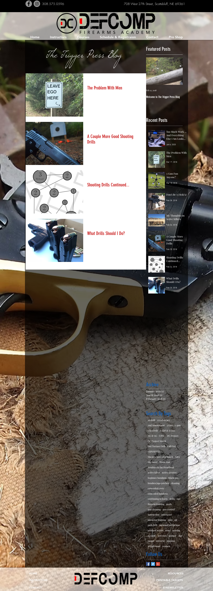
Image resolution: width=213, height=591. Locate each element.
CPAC (162, 435)
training (171, 540)
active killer (154, 472)
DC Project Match (157, 441)
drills (172, 498)
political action (155, 530)
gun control (169, 509)
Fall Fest (171, 446)
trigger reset (154, 546)
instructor (166, 514)
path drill (152, 525)
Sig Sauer (152, 462)
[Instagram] (37, 3)
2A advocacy (163, 420)
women (166, 546)
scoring (176, 530)
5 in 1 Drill (153, 430)
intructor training (157, 519)
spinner (172, 535)
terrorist (160, 540)
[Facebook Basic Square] (148, 564)
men (170, 519)
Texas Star (164, 462)
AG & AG (152, 435)
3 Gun (170, 425)
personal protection (169, 525)
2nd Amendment (156, 425)
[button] (173, 587)
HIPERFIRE (154, 451)
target (151, 540)
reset (167, 530)
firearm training (156, 504)
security (152, 535)
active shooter (169, 472)
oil (175, 519)
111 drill (151, 420)
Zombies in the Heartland (161, 467)
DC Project (172, 435)
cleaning (175, 483)
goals (169, 504)
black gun (173, 477)
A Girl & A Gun (167, 430)
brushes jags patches (158, 483)
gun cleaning (154, 509)
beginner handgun (157, 477)
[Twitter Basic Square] (153, 564)
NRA (177, 456)
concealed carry (156, 488)
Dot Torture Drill (156, 446)
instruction (153, 514)
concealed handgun (158, 493)
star (180, 535)
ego (178, 498)
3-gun (178, 425)
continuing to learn (157, 498)
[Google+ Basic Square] (158, 564)
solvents (162, 535)
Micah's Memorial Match (160, 456)
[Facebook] (28, 3)
